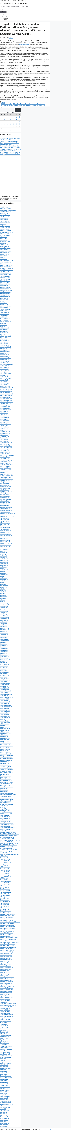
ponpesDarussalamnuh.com (7, 944)
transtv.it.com (3, 303)
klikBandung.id (4, 329)
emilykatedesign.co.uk (6, 791)
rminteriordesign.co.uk (6, 1077)
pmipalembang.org (5, 672)
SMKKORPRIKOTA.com (7, 842)
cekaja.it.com (3, 263)
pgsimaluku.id (4, 560)
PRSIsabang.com (4, 887)
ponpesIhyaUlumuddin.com (7, 914)
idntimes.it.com (4, 298)
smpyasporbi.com (5, 1019)
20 (10, 124)
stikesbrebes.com (4, 416)
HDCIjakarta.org (4, 865)
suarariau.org (3, 614)
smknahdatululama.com (6, 829)
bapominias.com (4, 970)
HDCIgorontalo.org (5, 867)
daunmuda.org (4, 1121)
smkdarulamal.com (5, 818)
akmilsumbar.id (4, 563)
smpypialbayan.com (5, 1021)
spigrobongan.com (5, 431)
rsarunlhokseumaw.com (6, 475)
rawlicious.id (3, 1126)
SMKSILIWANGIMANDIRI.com (9, 834)
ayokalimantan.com (5, 211)
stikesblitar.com (4, 413)
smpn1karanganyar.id (6, 706)
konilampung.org (4, 629)
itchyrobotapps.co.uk (5, 1063)
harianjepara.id (4, 350)
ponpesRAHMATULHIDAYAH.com (10, 942)
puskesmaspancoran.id (6, 389)
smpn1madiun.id (4, 714)
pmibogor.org (3, 677)
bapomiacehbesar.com (6, 955)
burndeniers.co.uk (5, 765)
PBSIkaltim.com (4, 524)
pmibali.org (3, 661)
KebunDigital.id (4, 1036)
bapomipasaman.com (6, 978)
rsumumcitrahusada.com (6, 479)
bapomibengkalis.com (6, 991)
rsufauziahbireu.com (5, 477)
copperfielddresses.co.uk (6, 769)
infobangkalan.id (4, 332)
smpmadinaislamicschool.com (8, 1005)
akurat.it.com (3, 238)
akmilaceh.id (3, 576)
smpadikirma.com (5, 1000)
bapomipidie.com (4, 961)
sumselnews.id (4, 207)
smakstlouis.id (4, 362)
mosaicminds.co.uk (5, 1068)
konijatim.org (3, 626)
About (5, 16)
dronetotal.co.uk (4, 747)
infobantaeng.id (4, 337)
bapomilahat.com (4, 985)
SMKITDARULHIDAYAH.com (9, 843)
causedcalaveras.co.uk (6, 1055)
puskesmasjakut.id (5, 386)
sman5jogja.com (4, 458)
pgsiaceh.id (3, 551)
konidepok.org (4, 634)
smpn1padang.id (4, 721)
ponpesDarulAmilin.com (7, 948)
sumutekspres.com (5, 227)
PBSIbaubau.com (5, 527)
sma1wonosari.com (5, 469)
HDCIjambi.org (4, 868)
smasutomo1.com (5, 457)
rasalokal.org (3, 1091)
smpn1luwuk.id (4, 713)
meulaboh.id (3, 317)
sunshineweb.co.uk (5, 1073)
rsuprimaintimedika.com (6, 474)
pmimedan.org (4, 670)
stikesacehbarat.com (5, 403)
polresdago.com (4, 483)
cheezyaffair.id (4, 1120)
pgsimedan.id (3, 557)
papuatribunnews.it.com (6, 270)
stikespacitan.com (5, 397)
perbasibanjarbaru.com (6, 535)
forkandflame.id (4, 1118)
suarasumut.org (4, 615)
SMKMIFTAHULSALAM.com (9, 832)
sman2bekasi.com (5, 466)
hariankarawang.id (5, 351)
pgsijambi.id (3, 552)
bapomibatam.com (5, 996)
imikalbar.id (3, 592)
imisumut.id (3, 598)
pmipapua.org (4, 667)
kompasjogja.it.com (5, 288)
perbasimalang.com (5, 545)
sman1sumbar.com (5, 444)
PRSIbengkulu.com (5, 895)
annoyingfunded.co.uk (6, 760)
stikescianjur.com (4, 417)
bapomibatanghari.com (6, 997)
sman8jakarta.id (4, 365)
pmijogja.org (3, 673)
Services (5, 19)
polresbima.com (4, 497)
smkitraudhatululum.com (7, 831)
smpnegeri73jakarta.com (6, 1016)
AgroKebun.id (4, 1040)
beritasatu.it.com (4, 254)
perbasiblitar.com (4, 537)
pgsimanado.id (4, 562)
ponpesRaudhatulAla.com (7, 930)
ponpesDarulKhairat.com (7, 917)
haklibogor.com (4, 741)
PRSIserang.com (4, 893)
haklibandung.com (5, 738)
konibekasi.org (4, 620)
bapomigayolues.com (6, 959)
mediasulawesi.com (5, 230)
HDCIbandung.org (5, 870)
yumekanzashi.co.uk (5, 788)
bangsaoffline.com (5, 215)
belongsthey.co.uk (5, 761)
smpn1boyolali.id (4, 699)
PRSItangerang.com (5, 892)
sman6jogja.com (4, 450)
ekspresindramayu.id (5, 348)
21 (13, 124)
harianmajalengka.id (5, 358)
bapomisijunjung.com (6, 980)
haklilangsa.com (4, 725)
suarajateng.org (4, 612)
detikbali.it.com (4, 285)
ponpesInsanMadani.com (7, 923)
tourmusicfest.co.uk (5, 744)
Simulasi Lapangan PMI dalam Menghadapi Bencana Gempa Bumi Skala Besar (23, 105)
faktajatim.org (4, 650)
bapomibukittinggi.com (6, 981)
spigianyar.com (4, 430)
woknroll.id (3, 1109)
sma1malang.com (5, 463)
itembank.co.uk (4, 1082)
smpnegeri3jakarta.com (6, 1014)
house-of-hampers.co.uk (6, 787)
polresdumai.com (4, 501)
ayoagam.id (3, 323)
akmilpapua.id (4, 565)
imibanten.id (3, 587)
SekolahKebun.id (5, 1041)
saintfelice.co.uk (4, 805)
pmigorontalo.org (4, 664)
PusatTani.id (3, 1024)
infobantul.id (3, 339)
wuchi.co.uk (3, 1080)
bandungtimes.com (5, 226)
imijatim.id (3, 582)
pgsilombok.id (4, 559)
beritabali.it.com (4, 249)
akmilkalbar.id (4, 570)
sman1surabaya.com (5, 449)
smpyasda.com (4, 1018)
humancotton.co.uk (5, 802)
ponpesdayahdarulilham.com (8, 947)
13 (10, 121)
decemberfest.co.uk (5, 1076)
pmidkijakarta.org (5, 659)
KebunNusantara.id (5, 1035)
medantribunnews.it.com (6, 268)
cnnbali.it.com (4, 315)
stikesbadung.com (5, 405)
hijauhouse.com (4, 1123)
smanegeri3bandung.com (7, 455)
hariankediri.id (4, 353)
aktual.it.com (3, 237)
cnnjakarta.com (4, 219)
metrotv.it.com (4, 299)
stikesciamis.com (4, 419)
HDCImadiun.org (5, 884)
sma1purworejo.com (5, 461)
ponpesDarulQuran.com (6, 936)
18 (4, 124)
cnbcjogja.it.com (4, 271)
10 (1, 121)
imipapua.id (3, 595)
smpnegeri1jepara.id (5, 705)
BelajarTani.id (4, 1025)
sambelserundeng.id (5, 1101)
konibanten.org (4, 623)
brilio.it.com (3, 259)
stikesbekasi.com (4, 411)
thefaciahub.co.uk (5, 810)
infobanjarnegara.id (5, 336)
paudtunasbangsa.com (6, 813)
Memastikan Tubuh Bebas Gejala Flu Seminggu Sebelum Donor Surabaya (10, 153)
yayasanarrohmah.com (6, 510)
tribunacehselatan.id (5, 321)
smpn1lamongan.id (5, 711)
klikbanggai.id (4, 331)
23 (19, 124)
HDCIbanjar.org (4, 878)
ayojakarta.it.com (4, 246)
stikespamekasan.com (6, 398)
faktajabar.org (3, 647)
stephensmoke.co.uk (5, 754)
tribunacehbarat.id (5, 318)
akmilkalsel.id (4, 571)
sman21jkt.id (3, 384)
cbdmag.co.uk (4, 1085)
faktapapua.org (4, 655)
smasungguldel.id (5, 375)
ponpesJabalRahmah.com (7, 915)
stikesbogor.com (4, 414)
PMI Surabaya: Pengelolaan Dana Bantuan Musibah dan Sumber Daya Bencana (23, 104)
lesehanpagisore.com (5, 1102)
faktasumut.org (4, 658)
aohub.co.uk (3, 1074)
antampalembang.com (6, 507)
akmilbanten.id (4, 574)
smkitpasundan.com (5, 820)
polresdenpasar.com (5, 486)
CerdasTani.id (4, 1027)
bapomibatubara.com (5, 966)
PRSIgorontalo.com (5, 898)
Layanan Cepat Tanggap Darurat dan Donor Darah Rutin (10, 138)
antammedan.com (5, 508)
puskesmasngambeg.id (6, 395)
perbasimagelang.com (6, 538)
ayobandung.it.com (5, 248)
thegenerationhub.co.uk (6, 799)
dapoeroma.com (4, 1099)
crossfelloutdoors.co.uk (6, 793)
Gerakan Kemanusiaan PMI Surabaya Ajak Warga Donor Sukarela (10, 149)
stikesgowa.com (4, 425)
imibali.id (2, 589)
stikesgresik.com (4, 427)
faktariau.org (3, 653)
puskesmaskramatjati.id (6, 394)
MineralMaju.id (4, 1051)
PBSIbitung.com (4, 529)
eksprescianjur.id (4, 343)
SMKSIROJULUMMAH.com (8, 845)
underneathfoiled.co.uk (6, 782)
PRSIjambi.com (4, 900)
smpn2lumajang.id (5, 683)
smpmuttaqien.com (5, 1008)
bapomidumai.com (5, 994)
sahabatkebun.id (4, 1044)
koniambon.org (4, 633)
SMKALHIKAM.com (6, 851)
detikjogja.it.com (4, 282)
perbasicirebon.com (5, 548)
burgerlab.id (3, 1115)
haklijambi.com (4, 736)
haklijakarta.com (4, 724)
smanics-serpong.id (5, 361)
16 (19, 121)
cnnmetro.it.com (4, 314)
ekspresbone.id (4, 342)
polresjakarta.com (5, 482)
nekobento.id (3, 1106)
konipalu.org (3, 631)
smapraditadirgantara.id (6, 364)
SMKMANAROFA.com (7, 838)
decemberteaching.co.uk (6, 772)
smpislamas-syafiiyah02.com (8, 1003)
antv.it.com (3, 243)
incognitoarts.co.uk (5, 1062)
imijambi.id (3, 590)
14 (13, 121)
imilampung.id (4, 601)
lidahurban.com (4, 1090)
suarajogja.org (4, 606)
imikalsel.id (3, 593)
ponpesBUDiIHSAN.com (7, 945)
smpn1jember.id (4, 703)
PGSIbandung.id (4, 549)
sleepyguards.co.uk (5, 752)
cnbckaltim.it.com (5, 276)
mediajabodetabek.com (6, 232)
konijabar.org (3, 625)
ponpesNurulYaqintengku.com (8, 952)
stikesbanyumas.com (5, 409)
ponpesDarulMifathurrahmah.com (9, 937)
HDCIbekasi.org (4, 873)
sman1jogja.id (4, 376)
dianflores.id (3, 438)
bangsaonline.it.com (5, 251)
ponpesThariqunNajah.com (7, 934)
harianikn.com (4, 224)
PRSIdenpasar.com (5, 889)
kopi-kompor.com (5, 1096)
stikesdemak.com (4, 420)
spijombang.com (4, 436)
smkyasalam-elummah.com (7, 824)
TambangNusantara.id (6, 1049)
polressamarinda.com (6, 491)
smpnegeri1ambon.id (5, 691)
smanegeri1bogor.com (6, 447)
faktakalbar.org (4, 651)
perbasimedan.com (5, 532)
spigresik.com (4, 428)
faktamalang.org (4, 640)
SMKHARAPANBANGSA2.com (9, 854)
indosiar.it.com (4, 304)
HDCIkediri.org (4, 882)
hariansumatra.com (5, 222)
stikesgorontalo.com (5, 424)
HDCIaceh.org (4, 856)
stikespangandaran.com (6, 402)
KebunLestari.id (4, 1029)
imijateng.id (3, 584)
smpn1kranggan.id (5, 710)
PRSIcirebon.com (5, 908)
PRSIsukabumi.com (5, 911)
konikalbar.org (4, 637)
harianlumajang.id (5, 356)
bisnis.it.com (3, 257)
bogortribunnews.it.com (6, 260)
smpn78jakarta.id (4, 688)
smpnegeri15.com (5, 1011)
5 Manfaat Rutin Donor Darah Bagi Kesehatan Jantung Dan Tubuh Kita (10, 146)
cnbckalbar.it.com (5, 279)
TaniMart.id (3, 1030)
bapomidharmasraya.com (7, 977)
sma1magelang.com (5, 452)
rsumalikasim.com (5, 472)
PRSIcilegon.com (5, 890)
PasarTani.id (3, 1033)
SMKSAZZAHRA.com (6, 846)
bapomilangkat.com (5, 969)
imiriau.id (2, 600)
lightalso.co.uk (4, 750)
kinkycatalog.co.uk (5, 809)
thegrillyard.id (4, 1117)
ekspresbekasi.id (4, 340)
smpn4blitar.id (4, 686)
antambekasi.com (4, 504)
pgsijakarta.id (3, 556)
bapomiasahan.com (5, 964)
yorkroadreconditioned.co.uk (8, 794)
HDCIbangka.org (5, 859)
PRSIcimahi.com (4, 906)
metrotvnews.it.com (5, 306)
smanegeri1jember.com (6, 464)
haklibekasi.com (4, 739)
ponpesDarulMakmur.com (7, 950)
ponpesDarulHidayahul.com (7, 926)
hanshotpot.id (3, 1112)
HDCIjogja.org (4, 864)
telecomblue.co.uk (5, 785)
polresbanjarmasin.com (6, 493)
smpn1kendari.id (4, 708)
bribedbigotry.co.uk (5, 1057)
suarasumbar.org (4, 617)
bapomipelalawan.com (6, 992)
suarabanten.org (4, 604)
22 (16, 124)
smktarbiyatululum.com (6, 823)
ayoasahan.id (3, 325)
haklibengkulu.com (5, 733)
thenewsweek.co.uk (5, 776)
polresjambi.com (4, 490)
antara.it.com (3, 240)
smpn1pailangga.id (5, 722)
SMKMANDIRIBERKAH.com (9, 835)
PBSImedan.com (4, 521)
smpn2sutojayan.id (5, 684)
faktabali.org (3, 642)
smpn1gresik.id (4, 700)
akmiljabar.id (3, 578)
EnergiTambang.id (5, 1052)
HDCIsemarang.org (5, 881)
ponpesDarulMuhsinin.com (7, 919)
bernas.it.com (3, 255)
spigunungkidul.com (5, 433)
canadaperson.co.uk (5, 766)
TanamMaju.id (4, 1038)
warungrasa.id (4, 1098)
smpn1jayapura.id (5, 702)
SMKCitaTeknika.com (6, 848)
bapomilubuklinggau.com (7, 986)
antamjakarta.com (5, 502)
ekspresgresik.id (4, 345)
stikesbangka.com (5, 408)
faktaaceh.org (3, 644)
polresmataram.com (5, 499)
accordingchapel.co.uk (6, 757)
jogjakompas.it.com (5, 262)
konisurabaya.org (4, 636)
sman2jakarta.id (4, 370)
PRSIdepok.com (4, 909)
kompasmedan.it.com (6, 290)
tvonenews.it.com (5, 309)
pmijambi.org (3, 662)
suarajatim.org (4, 611)
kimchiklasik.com (5, 1107)
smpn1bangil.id (4, 692)
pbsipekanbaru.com (5, 530)
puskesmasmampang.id (6, 387)
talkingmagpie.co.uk (5, 801)
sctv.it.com (3, 301)
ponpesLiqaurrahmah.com (7, 931)
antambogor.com (4, 505)
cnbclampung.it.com (5, 274)
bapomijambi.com (5, 999)
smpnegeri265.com (5, 1013)
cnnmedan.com (4, 218)
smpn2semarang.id (5, 678)
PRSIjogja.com (4, 897)
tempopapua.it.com (5, 296)
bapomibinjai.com (5, 975)
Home (5, 15)
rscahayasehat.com (5, 471)
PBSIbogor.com (4, 519)
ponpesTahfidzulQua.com (7, 941)
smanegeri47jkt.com (5, 468)
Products (5, 18)
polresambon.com (5, 496)
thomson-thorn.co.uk (5, 779)
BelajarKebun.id (4, 1043)
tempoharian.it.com (5, 292)
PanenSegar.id (4, 1032)
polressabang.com (5, 485)
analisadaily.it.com (5, 241)
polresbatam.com (4, 494)
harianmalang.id (4, 359)
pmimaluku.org (4, 666)
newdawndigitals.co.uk (6, 804)
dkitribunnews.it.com (6, 266)
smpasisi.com (3, 1002)
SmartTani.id (3, 1022)
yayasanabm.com (4, 515)
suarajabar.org (4, 609)
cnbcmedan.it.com (5, 277)
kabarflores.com (4, 233)
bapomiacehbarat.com (6, 953)
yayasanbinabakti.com (6, 812)
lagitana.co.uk (4, 1079)
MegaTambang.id (5, 1054)
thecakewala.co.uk (5, 777)
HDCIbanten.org (4, 860)
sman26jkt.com (4, 441)
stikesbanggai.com (5, 406)
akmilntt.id (3, 568)
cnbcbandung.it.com (5, 273)
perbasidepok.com (5, 546)
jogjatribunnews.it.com (6, 265)
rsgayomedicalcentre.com (7, 480)
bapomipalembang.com (6, 988)
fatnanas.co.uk (4, 790)
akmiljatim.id (3, 581)
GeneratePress (47, 1129)
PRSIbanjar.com (4, 912)
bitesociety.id (3, 1113)
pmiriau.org (3, 669)
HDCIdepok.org (4, 875)
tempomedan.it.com (5, 293)
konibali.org (3, 622)
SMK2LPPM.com (5, 853)
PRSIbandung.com (5, 901)
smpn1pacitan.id (4, 719)
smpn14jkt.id (3, 681)
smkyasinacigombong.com (7, 827)
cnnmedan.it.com (4, 312)
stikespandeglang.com (6, 400)
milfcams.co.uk (4, 1066)
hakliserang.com (4, 732)
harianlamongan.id (5, 354)
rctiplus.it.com (4, 307)
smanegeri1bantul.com (6, 446)
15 (16, 121)
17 (1, 124)
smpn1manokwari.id (5, 716)
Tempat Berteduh (24, 44)
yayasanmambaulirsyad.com (7, 513)
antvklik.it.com (4, 244)
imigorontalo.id (4, 585)
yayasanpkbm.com (5, 512)
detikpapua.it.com (5, 284)
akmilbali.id (3, 573)
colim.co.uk (3, 1069)
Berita (3, 102)
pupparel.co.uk (4, 1088)
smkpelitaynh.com (5, 826)
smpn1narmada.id (5, 717)
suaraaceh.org (4, 603)
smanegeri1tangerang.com (7, 460)
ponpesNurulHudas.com (6, 920)
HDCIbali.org (4, 857)
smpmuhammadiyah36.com (7, 1007)
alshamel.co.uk (4, 1065)
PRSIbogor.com (4, 904)
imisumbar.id (3, 596)
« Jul (10, 130)
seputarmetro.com (5, 235)
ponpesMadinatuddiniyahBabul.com (10, 922)
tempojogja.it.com (5, 295)
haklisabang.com (4, 727)
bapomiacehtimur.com (6, 956)
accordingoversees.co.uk (6, 758)
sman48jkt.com (4, 439)
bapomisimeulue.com (6, 963)
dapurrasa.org (3, 1093)
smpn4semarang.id (5, 680)
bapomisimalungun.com (6, 974)
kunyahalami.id (4, 1124)
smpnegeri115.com (5, 1010)
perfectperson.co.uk (5, 743)
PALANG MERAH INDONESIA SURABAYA (13, 3)
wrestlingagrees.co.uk (6, 780)
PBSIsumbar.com (5, 526)
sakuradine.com (4, 1110)
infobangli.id (3, 334)
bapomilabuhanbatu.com (6, 967)
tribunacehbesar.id (5, 320)
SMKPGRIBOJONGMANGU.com (10, 840)
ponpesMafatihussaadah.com (8, 928)
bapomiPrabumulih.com (6, 989)
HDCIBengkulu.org (5, 862)
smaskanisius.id (4, 369)
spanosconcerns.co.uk (6, 783)
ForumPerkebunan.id (6, 1046)
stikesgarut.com (4, 422)
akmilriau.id (3, 567)
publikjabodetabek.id (5, 208)
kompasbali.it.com (5, 287)
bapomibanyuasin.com (6, 983)
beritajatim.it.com (4, 252)
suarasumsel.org (4, 618)
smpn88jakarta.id (4, 689)
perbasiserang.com (5, 541)
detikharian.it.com (5, 281)
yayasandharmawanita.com (7, 516)
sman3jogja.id (4, 380)
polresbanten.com (5, 488)
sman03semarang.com (6, 442)
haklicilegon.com (4, 730)
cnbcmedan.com (4, 216)
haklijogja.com (4, 735)
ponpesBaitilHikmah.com (7, 925)
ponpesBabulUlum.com (6, 933)
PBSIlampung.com (5, 523)
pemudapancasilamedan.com (8, 210)
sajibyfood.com (4, 1095)
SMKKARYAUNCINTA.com (8, 849)
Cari (1, 107)
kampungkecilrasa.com (6, 1104)
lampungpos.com (4, 229)
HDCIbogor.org (4, 871)
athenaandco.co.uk (5, 1087)
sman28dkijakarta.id (5, 378)
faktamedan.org (4, 639)
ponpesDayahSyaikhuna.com (8, 939)
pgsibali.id (3, 554)
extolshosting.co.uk (5, 1060)
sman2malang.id (4, 383)
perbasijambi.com (5, 540)
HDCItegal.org (4, 879)
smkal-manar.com (5, 816)
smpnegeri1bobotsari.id (6, 697)
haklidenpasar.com (5, 728)
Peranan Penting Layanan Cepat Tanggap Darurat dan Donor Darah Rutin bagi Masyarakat (9, 143)
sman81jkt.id (3, 381)
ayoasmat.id (3, 326)
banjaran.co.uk (4, 1084)
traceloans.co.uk (4, 774)
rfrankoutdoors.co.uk (5, 796)
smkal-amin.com (4, 815)
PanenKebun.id (4, 1047)
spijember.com (4, 435)
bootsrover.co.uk (4, 763)
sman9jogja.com (4, 453)
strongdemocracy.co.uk (6, 746)
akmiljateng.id (4, 579)
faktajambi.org (4, 645)
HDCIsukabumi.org (5, 876)
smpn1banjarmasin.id (6, 694)
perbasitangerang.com (6, 543)
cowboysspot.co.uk (5, 771)
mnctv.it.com (3, 310)
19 (7, 124)
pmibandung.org (4, 675)
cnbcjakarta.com (4, 221)
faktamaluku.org (4, 656)
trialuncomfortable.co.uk (6, 755)
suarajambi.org (4, 607)
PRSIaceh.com (4, 886)
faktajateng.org (4, 648)
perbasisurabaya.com (5, 534)
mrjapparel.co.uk (4, 807)
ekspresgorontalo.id (5, 347)
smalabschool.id (4, 367)
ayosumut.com (4, 213)
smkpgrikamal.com (5, 821)
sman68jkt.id (3, 372)
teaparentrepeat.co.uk (6, 798)
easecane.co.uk (4, 1058)
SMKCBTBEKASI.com (7, 837)
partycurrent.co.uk (5, 749)
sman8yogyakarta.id (5, 373)
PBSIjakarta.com (4, 518)
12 (7, 121)
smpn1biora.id (4, 695)
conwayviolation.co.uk (6, 768)
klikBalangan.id (4, 328)
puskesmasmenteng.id (6, 391)
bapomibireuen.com (5, 958)
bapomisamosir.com (5, 972)
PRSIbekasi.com (4, 903)
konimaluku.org (4, 628)
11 (4, 121)
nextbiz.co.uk (3, 1071)
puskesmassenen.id (5, 392)
